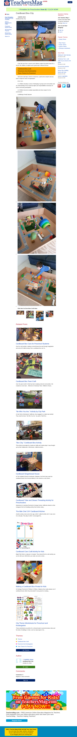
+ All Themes (25, 650)
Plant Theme (62, 43)
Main (7, 14)
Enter (70, 2)
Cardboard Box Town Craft (26, 381)
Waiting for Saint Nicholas (64, 55)
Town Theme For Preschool (27, 73)
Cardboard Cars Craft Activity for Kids (30, 551)
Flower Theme (62, 44)
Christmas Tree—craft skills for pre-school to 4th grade (64, 60)
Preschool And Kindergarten (27, 71)
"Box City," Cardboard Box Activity (28, 443)
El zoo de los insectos (63, 66)
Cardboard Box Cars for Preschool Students (32, 344)
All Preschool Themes (8, 30)
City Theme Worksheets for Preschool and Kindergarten (32, 624)
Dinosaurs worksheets (64, 48)
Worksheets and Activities (9, 18)
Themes (20, 639)
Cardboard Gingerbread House (27, 474)
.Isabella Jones (28, 659)
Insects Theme (63, 46)
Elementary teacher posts (8, 33)
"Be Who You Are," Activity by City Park (30, 411)
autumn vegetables (62, 76)
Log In (60, 32)
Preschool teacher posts (8, 27)
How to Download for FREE (8, 23)
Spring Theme (62, 39)
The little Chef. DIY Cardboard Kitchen (30, 511)
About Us (7, 36)
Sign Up (25, 680)
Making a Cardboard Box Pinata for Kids (31, 586)
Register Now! (17, 720)
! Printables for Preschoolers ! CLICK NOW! (38, 9)
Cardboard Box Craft (24, 68)
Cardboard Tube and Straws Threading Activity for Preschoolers (34, 501)
